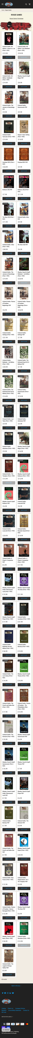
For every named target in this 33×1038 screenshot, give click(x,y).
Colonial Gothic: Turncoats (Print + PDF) (8, 135)
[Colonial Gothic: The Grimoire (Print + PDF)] (8, 726)
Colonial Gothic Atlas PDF (23, 218)
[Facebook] (5, 993)
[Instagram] (7, 993)
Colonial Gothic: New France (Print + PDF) (8, 878)
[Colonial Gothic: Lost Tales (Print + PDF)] (8, 411)
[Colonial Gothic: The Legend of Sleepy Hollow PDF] (8, 956)
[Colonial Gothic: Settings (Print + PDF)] (8, 324)
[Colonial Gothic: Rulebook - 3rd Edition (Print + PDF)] (8, 352)
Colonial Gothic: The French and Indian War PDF (8, 850)
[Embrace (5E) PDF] (8, 181)
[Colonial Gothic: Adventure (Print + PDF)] (8, 438)
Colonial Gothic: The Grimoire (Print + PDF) (8, 735)
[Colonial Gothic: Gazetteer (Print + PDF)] (24, 928)
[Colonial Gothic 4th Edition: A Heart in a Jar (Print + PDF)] (8, 38)
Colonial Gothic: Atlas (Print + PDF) (8, 245)
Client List (10, 1008)
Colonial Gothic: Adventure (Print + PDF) (8, 447)
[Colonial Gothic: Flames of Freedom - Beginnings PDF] (8, 293)
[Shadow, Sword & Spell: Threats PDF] (24, 754)
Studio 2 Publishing (14, 1031)
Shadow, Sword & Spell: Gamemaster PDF (24, 735)
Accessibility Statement (14, 1010)
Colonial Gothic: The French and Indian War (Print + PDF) (8, 705)
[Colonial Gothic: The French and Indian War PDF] (8, 840)
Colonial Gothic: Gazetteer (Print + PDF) (24, 937)
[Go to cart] (30, 4)
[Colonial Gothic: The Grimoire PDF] (24, 812)
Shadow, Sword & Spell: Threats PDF (24, 763)
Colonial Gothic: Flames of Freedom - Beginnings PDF (8, 303)
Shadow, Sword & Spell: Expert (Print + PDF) (24, 849)
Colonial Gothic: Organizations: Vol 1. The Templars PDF (23, 879)
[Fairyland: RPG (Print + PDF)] (8, 154)
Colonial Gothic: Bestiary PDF (6, 822)
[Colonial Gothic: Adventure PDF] (24, 411)
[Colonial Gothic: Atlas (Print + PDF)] (8, 236)
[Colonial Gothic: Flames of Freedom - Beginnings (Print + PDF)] (24, 293)
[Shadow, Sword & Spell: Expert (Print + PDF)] (24, 840)
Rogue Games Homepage (16, 18)
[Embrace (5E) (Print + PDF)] (24, 181)
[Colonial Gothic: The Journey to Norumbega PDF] (8, 97)
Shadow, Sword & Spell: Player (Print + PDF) (8, 618)
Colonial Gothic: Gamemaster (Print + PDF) (23, 391)
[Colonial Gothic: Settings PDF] (24, 324)
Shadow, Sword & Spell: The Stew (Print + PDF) (24, 588)
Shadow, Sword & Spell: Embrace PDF (8, 502)
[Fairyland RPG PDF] (24, 154)
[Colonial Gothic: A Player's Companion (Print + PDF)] (24, 550)
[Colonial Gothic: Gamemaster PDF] (24, 97)
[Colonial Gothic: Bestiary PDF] (8, 812)
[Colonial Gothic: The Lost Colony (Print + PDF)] (8, 666)
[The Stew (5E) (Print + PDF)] (8, 209)
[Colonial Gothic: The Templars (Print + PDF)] (8, 466)
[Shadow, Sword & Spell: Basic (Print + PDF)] (8, 928)
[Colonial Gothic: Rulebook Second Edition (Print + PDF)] (8, 636)
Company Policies (20, 1008)
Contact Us (26, 1010)
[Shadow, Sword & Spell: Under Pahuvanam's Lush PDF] (8, 783)
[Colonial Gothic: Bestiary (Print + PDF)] (24, 636)
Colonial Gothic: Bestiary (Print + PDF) (23, 645)
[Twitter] (2, 993)
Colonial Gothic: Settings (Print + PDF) (8, 334)
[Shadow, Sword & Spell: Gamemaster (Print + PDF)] (8, 754)
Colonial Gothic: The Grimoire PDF (23, 822)
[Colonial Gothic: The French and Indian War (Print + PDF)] (8, 695)
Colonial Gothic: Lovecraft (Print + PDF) (8, 530)
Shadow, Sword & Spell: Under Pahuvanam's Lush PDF (8, 793)
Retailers (4, 1010)
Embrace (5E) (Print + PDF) (23, 190)
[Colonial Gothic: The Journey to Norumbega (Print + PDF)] (8, 264)
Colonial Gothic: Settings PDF (22, 334)
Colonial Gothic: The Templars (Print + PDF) (8, 475)
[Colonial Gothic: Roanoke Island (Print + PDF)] (24, 521)
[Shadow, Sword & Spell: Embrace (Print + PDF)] (24, 466)
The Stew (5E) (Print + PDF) (8, 218)
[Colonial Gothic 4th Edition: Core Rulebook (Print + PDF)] (24, 38)
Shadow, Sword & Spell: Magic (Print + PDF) (24, 447)
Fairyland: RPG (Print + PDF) (8, 163)
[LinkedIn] (10, 993)
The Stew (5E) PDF (23, 244)
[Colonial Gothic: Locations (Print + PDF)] (24, 609)
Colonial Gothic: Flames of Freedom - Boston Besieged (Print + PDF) (8, 909)
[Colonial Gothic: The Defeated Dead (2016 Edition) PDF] (24, 352)
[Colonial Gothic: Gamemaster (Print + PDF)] (24, 381)
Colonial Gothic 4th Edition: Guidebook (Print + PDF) (7, 78)
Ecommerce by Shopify (11, 1033)
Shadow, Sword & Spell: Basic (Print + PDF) (8, 937)
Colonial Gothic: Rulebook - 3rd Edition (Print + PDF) (8, 362)
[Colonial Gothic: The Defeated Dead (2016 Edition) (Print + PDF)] (8, 381)
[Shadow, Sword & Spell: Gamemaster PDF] (24, 726)
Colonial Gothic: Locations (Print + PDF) (24, 618)
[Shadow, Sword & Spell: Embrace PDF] (8, 493)
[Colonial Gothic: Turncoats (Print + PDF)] (8, 126)
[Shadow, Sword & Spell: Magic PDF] (24, 68)
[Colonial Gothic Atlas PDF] (24, 209)
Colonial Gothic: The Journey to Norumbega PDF (8, 107)
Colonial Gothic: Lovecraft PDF (22, 502)
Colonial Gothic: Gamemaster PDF (22, 106)
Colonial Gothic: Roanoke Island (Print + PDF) (24, 531)
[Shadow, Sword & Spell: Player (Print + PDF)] (8, 609)
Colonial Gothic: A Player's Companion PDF (7, 560)
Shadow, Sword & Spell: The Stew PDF (24, 908)
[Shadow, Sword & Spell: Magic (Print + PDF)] (24, 438)
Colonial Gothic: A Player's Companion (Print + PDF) (23, 560)
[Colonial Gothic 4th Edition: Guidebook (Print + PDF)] (8, 68)
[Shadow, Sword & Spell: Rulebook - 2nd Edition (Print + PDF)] (24, 264)
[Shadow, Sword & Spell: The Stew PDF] (24, 899)
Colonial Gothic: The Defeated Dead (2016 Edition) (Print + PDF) (8, 391)
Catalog (4, 1008)
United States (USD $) (7, 1016)
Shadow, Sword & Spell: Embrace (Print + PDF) (24, 475)
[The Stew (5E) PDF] (24, 236)
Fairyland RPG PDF (23, 162)
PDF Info (4, 1012)
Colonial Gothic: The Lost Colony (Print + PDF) (7, 676)
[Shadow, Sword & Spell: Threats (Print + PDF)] (24, 666)
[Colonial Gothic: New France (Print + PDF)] (8, 869)
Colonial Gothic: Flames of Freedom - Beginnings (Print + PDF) (24, 304)
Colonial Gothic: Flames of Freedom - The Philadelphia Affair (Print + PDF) (24, 706)
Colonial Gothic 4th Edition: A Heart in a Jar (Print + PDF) (8, 48)
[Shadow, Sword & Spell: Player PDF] (24, 783)
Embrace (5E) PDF (7, 189)
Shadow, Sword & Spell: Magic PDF (24, 77)
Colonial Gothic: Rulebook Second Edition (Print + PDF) (7, 646)
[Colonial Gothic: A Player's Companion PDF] (8, 550)
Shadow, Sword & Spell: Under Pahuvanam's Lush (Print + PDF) (8, 589)
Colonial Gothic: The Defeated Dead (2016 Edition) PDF (23, 362)
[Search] (26, 4)
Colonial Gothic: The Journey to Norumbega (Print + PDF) (8, 274)
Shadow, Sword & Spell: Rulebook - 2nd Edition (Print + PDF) (24, 274)
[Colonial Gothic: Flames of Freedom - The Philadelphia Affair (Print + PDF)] (24, 695)
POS (3, 1033)
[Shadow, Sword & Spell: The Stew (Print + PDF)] (24, 579)
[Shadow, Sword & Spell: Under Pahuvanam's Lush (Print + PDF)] (8, 579)
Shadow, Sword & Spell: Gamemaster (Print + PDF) (8, 764)
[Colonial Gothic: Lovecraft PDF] (24, 493)
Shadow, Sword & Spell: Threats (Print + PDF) (24, 675)
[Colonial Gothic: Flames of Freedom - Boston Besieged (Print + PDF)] (8, 899)
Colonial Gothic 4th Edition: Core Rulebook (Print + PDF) (24, 48)
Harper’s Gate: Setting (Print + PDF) (23, 135)
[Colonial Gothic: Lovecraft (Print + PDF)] (8, 521)
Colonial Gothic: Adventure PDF (22, 420)
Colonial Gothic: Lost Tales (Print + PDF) (8, 420)
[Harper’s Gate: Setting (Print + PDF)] (24, 126)
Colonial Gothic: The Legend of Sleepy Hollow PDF (7, 966)
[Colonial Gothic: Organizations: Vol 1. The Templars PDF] (24, 869)
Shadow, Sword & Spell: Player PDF (24, 792)
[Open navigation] (2, 4)
